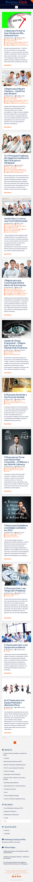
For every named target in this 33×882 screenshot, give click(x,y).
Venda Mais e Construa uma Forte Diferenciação (15, 219)
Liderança (23, 169)
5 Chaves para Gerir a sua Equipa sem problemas (16, 646)
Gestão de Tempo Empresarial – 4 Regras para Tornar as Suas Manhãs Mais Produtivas (15, 344)
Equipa (4, 737)
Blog (5, 821)
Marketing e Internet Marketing (12, 774)
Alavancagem (8, 468)
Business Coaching (10, 39)
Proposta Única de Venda (11, 229)
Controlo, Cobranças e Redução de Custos (14, 798)
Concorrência (24, 42)
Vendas (10, 45)
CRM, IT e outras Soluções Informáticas (14, 768)
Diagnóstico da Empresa (10, 811)
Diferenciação (14, 227)
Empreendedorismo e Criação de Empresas (14, 785)
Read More (8, 65)
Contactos (6, 830)
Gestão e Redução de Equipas (11, 795)
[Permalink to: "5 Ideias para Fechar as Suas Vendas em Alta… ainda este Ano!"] (16, 20)
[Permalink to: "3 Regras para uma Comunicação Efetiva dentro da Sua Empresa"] (16, 268)
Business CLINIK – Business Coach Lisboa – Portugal (14, 778)
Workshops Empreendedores (21, 45)
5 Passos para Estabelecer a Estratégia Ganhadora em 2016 (16, 528)
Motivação (8, 171)
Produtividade (23, 293)
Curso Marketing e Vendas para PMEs (13, 808)
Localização (7, 833)
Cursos (7, 227)
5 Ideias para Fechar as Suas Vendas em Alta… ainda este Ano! (14, 33)
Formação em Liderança (10, 789)
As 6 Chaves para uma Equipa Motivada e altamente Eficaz (14, 702)
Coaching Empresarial (11, 40)
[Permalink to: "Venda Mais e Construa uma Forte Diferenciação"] (16, 207)
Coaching (18, 39)
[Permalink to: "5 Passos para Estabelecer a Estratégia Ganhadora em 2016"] (16, 509)
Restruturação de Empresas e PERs (13, 761)
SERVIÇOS (7, 870)
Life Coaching (21, 402)
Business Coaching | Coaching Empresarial (14, 764)
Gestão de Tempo (16, 351)
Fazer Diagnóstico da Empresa (19, 870)
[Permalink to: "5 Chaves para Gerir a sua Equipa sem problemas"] (16, 632)
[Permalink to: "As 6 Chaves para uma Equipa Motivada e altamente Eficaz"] (16, 687)
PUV (6, 45)
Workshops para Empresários (11, 814)
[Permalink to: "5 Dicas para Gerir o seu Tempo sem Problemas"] (16, 575)
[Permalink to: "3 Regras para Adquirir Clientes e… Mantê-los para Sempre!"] (16, 78)
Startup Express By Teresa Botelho (16, 871)
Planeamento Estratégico (19, 43)
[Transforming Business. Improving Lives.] (16, 2)
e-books (6, 817)
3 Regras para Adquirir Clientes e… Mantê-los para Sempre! (14, 91)
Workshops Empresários (11, 232)
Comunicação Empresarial (12, 42)
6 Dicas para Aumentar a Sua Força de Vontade (15, 395)
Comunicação (22, 290)
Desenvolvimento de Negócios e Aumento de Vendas (15, 754)
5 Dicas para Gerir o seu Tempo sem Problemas (15, 589)
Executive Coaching (9, 771)
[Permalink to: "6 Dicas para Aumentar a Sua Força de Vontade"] (16, 385)
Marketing (8, 43)
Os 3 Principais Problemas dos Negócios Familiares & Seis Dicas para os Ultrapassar (16, 159)
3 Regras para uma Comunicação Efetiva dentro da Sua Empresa (15, 282)
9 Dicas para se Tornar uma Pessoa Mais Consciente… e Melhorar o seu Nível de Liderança (16, 461)
